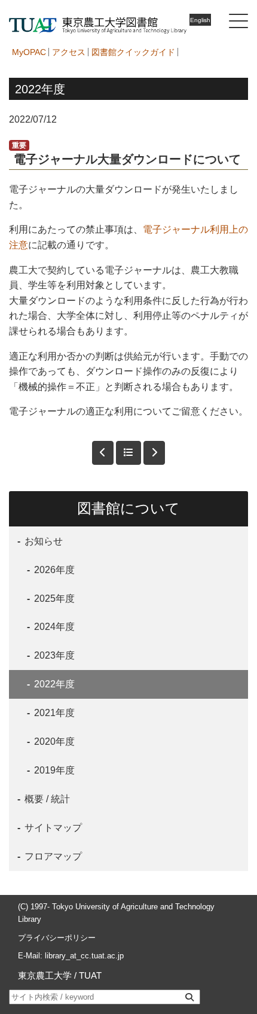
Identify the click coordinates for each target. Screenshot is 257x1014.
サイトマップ (52, 828)
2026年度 (53, 570)
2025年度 (53, 598)
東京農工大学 (45, 975)
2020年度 (53, 741)
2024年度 (53, 627)
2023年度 (53, 655)
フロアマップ (52, 856)
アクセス (68, 52)
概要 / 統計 (46, 799)
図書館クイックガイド (133, 52)
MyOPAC (29, 52)
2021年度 (53, 713)
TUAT (90, 975)
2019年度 (53, 770)
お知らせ (42, 541)
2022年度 (53, 684)
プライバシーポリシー (57, 937)
